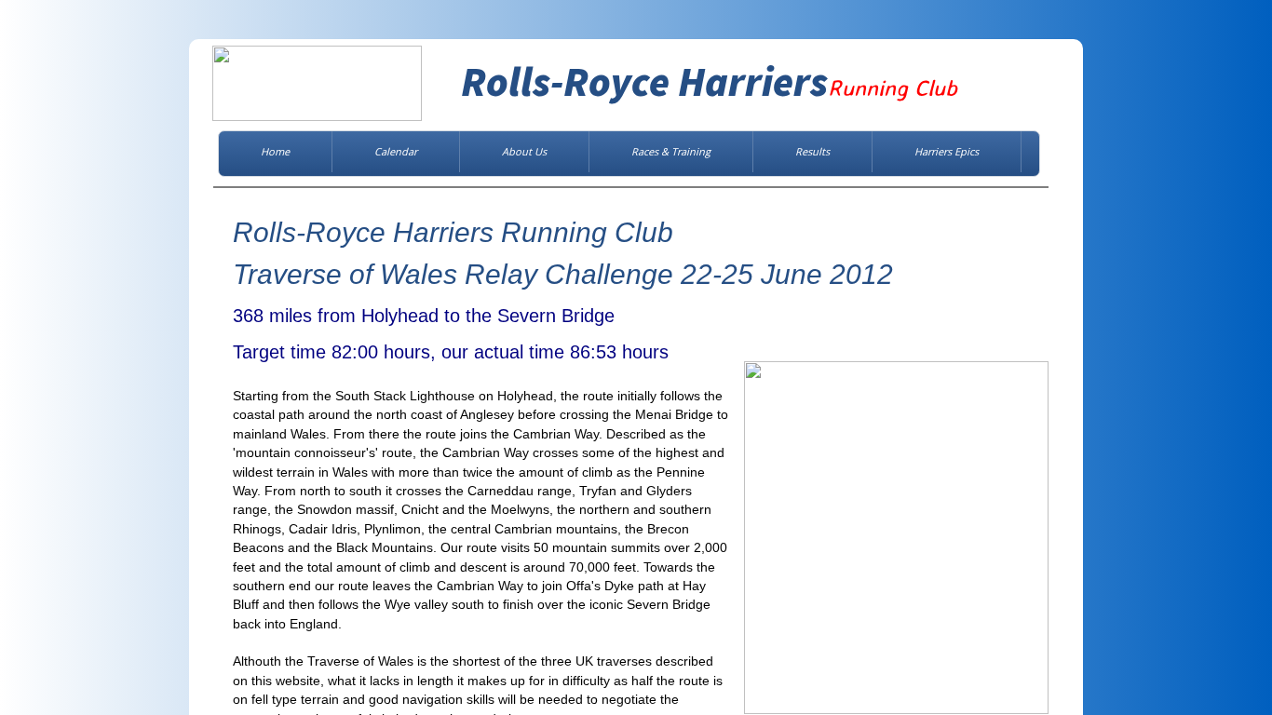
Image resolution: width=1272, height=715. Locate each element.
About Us (524, 151)
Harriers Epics (946, 151)
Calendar (395, 151)
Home (275, 151)
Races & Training (670, 151)
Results (812, 151)
